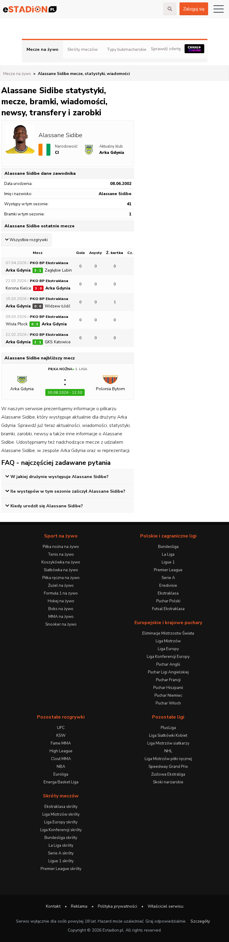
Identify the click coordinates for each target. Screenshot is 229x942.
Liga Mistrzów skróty (61, 814)
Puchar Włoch (168, 703)
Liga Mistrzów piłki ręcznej (168, 759)
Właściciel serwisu (165, 906)
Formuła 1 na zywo (61, 593)
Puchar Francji (168, 680)
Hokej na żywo (61, 601)
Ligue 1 (168, 562)
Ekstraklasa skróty (61, 806)
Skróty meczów (82, 49)
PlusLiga (168, 727)
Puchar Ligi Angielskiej (168, 672)
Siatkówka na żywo (61, 570)
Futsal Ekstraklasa (168, 609)
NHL (168, 751)
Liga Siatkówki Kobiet (168, 735)
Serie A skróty (61, 853)
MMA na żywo (61, 616)
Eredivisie (168, 585)
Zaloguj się (194, 9)
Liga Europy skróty (61, 822)
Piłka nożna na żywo (61, 546)
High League (60, 751)
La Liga (168, 554)
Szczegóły (200, 921)
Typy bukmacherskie (126, 49)
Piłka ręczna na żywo (61, 577)
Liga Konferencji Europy (168, 656)
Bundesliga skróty (60, 837)
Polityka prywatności (117, 906)
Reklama (79, 906)
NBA (61, 766)
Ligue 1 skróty (61, 861)
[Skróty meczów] (81, 9)
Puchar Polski (168, 601)
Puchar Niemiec (168, 695)
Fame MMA (61, 743)
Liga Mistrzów (168, 641)
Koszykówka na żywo (60, 562)
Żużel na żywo (61, 585)
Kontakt (53, 906)
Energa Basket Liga (61, 782)
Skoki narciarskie (168, 782)
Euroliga (60, 774)
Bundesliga (168, 546)
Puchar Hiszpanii (168, 687)
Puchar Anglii (168, 664)
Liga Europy (168, 649)
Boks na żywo (60, 609)
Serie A (168, 577)
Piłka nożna (60, 369)
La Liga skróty (61, 845)
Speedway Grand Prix (168, 766)
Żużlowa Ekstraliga (168, 774)
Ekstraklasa (168, 593)
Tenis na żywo (61, 554)
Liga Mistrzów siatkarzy (168, 743)
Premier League (168, 570)
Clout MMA (61, 759)
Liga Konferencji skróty (61, 830)
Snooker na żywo (61, 624)
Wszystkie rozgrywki (29, 240)
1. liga (81, 369)
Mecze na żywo (42, 49)
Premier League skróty (61, 868)
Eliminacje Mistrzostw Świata (168, 633)
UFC (61, 727)
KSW (61, 735)
